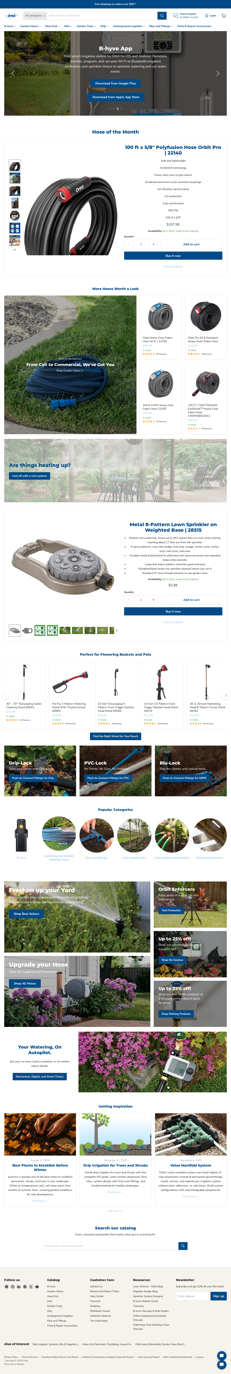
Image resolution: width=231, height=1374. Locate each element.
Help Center (97, 1296)
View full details (173, 266)
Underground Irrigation (128, 26)
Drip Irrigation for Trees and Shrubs (115, 1165)
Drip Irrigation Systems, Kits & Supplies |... (56, 1344)
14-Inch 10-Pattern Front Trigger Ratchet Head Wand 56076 (161, 707)
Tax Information (99, 1320)
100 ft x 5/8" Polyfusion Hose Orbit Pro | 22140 (173, 150)
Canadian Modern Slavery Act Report (60, 1357)
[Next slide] (15, 249)
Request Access (40, 82)
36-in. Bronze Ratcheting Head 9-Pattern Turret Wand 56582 (207, 707)
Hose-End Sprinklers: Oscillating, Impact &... (107, 1344)
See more (114, 1211)
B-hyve (9, 26)
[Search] (162, 16)
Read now (38, 1201)
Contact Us (96, 1286)
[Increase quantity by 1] (153, 244)
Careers (200, 1357)
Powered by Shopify (14, 1364)
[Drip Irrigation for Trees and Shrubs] (115, 1134)
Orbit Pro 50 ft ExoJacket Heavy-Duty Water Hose (203, 339)
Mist (67, 26)
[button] (211, 16)
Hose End (51, 26)
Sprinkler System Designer (148, 1296)
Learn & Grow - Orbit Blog (148, 1286)
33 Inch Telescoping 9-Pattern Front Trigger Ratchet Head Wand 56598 (116, 707)
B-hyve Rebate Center (145, 1301)
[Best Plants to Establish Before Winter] (40, 1134)
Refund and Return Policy (104, 1291)
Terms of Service (30, 1357)
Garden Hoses (29, 26)
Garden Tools (85, 26)
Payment (95, 1301)
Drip (104, 26)
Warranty (138, 1306)
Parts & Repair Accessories (194, 26)
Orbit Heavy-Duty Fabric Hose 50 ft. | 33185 (157, 339)
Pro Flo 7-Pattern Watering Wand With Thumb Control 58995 (69, 707)
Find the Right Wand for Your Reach (115, 736)
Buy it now (173, 256)
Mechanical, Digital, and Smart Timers (40, 1076)
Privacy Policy (11, 1357)
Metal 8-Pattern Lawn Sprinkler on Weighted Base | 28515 (173, 527)
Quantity (129, 236)
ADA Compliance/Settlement (177, 1357)
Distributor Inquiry (100, 1311)
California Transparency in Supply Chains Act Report (108, 1357)
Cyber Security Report (148, 1357)
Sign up (218, 1296)
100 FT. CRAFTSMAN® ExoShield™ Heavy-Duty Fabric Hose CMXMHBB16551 (203, 410)
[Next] (226, 695)
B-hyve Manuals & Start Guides (151, 1311)
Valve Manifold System (190, 1165)
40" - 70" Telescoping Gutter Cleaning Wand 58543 (24, 705)
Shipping (95, 1306)
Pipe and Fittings (160, 26)
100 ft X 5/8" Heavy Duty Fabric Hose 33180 (158, 407)
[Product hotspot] (172, 1052)
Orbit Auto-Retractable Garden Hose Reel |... (160, 1344)
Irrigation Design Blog (145, 1291)
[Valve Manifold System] (191, 1134)
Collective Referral (100, 1316)
